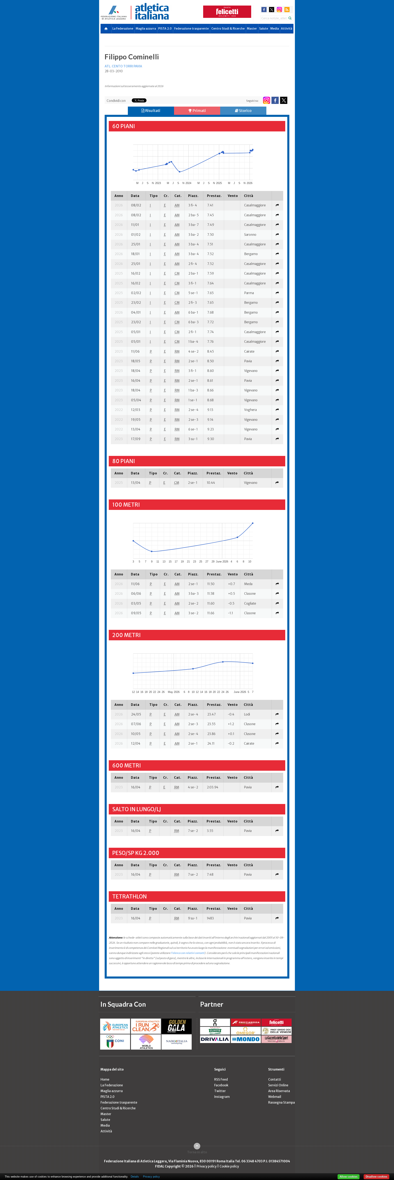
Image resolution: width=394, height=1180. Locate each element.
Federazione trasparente (191, 28)
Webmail (274, 1097)
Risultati (152, 110)
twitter (271, 9)
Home (105, 1079)
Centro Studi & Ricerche (228, 28)
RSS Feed (221, 1079)
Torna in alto (197, 1152)
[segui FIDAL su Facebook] (275, 100)
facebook (264, 9)
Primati (199, 110)
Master (252, 28)
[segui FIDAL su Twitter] (283, 100)
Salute (263, 28)
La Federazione (122, 28)
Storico (245, 110)
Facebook (221, 1085)
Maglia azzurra (146, 28)
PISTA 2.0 (165, 28)
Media (274, 28)
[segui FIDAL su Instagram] (266, 100)
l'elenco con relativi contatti (187, 953)
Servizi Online (278, 1085)
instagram (279, 9)
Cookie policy (229, 1166)
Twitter (220, 1091)
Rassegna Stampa (281, 1102)
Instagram (222, 1097)
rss (287, 9)
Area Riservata (279, 1091)
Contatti (274, 1079)
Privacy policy (206, 1166)
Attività (286, 28)
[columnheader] (119, 195)
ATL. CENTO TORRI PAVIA (123, 66)
